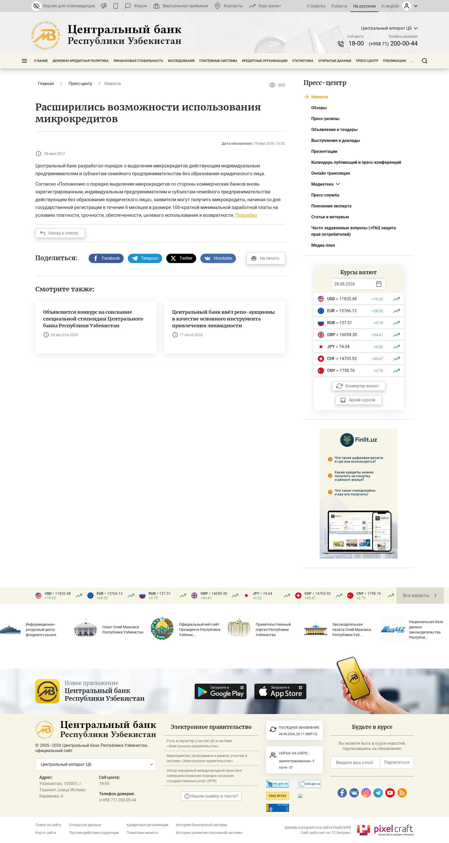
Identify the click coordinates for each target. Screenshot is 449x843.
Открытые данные (334, 61)
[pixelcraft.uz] (385, 829)
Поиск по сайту (48, 825)
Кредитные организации (264, 61)
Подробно (246, 215)
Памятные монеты (143, 833)
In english (390, 6)
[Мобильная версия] (116, 6)
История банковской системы (201, 825)
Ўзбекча (339, 6)
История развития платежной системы (209, 833)
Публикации (394, 61)
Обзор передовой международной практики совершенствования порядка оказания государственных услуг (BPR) (204, 775)
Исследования (181, 61)
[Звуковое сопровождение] (104, 6)
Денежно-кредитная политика (80, 61)
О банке (41, 61)
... (412, 61)
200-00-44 (393, 43)
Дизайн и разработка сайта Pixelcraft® (318, 827)
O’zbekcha (316, 6)
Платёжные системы (218, 61)
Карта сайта (45, 833)
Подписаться (397, 762)
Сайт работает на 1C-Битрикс (326, 833)
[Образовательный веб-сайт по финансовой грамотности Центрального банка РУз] (359, 493)
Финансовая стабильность (138, 61)
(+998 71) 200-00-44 (117, 800)
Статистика (302, 61)
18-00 (356, 43)
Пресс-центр (367, 61)
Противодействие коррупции (94, 833)
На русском (364, 6)
